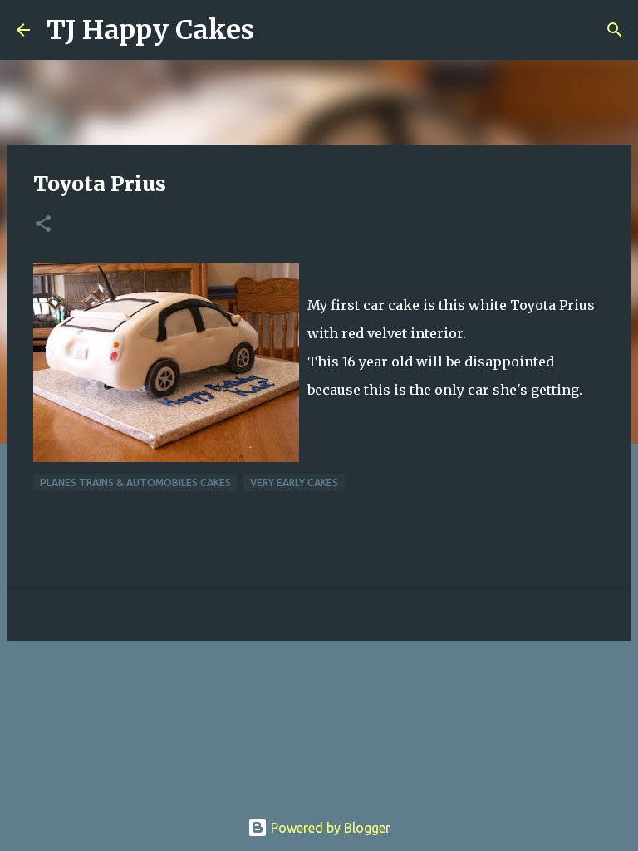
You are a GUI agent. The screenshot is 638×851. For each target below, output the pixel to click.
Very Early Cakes (294, 482)
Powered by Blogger (328, 827)
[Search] (277, 30)
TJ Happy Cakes (150, 30)
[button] (43, 225)
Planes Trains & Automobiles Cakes (135, 482)
